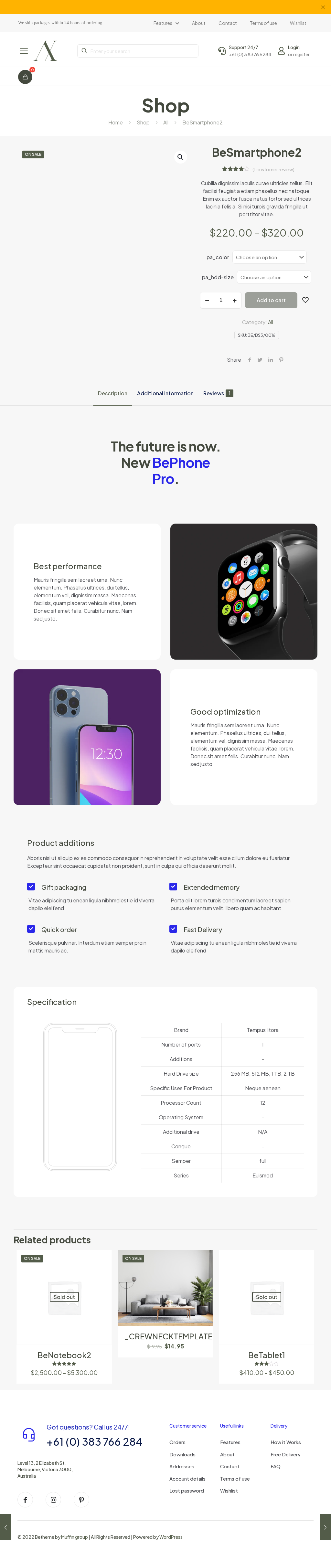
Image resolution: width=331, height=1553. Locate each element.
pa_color (218, 257)
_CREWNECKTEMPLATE (168, 1336)
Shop (143, 122)
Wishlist (229, 1490)
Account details (187, 1478)
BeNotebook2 (64, 1355)
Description (112, 393)
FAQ (276, 1466)
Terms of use (235, 1478)
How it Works (286, 1442)
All (165, 122)
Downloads (182, 1454)
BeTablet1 (266, 1355)
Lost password (186, 1490)
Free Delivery (286, 1454)
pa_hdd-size (218, 277)
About (227, 1454)
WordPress (171, 1537)
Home (115, 122)
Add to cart (271, 300)
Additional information (165, 393)
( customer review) (273, 169)
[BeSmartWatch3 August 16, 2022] (5, 1527)
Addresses (181, 1466)
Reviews (216, 393)
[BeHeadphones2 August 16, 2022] (325, 1527)
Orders (177, 1442)
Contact (230, 1466)
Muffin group (74, 1537)
